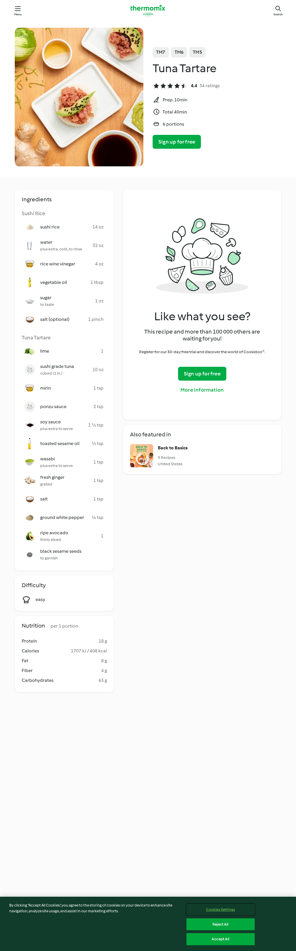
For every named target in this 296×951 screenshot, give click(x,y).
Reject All (220, 924)
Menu (18, 14)
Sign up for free (176, 142)
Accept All (220, 939)
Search (278, 14)
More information (202, 390)
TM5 (197, 52)
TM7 (160, 52)
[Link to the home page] (148, 10)
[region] (148, 924)
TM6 (179, 52)
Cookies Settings (220, 909)
